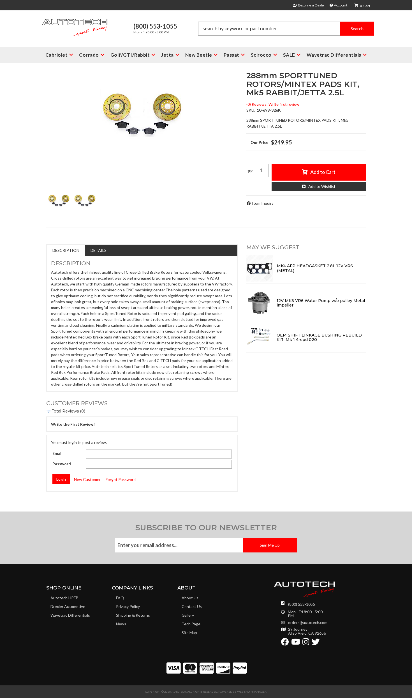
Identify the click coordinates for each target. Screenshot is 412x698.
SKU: (250, 110)
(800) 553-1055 (301, 604)
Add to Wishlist (321, 186)
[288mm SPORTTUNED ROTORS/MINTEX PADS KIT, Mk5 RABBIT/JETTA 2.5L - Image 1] (59, 200)
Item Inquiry (263, 203)
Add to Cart (322, 172)
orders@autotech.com (307, 623)
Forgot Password (121, 479)
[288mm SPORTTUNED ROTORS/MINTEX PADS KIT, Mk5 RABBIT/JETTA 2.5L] (142, 113)
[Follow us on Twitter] (316, 643)
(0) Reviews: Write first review (272, 104)
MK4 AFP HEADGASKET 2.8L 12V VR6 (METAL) (315, 268)
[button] (286, 29)
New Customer (87, 479)
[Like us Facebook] (285, 643)
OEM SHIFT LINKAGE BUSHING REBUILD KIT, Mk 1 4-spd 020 (319, 337)
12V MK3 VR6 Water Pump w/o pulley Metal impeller (321, 303)
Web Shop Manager (252, 691)
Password (61, 463)
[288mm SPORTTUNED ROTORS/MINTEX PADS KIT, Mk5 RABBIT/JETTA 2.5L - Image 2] (85, 200)
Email (57, 453)
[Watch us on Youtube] (295, 643)
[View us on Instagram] (305, 643)
